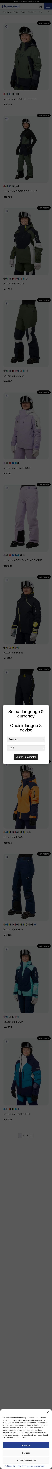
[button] (47, 1412)
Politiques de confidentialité (33, 1466)
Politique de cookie (13, 1466)
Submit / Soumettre (26, 757)
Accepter (26, 1445)
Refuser (26, 1453)
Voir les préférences (26, 1460)
